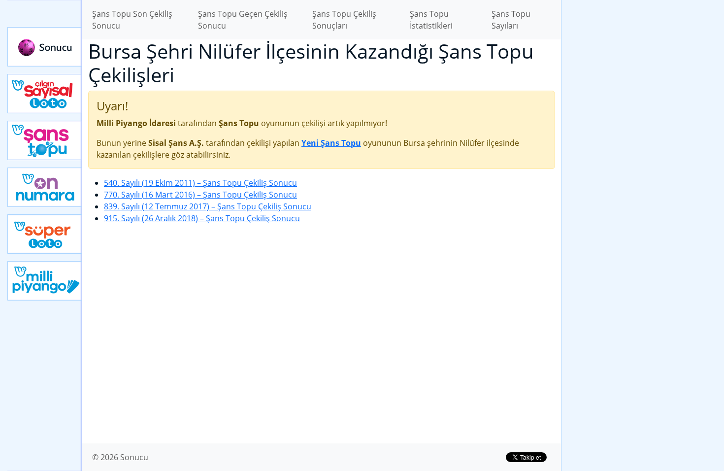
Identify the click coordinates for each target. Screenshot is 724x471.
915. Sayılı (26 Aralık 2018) (202, 218)
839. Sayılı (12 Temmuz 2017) (207, 206)
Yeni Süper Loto (44, 234)
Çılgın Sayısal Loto (44, 93)
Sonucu (44, 47)
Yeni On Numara (44, 187)
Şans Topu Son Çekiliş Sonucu (132, 19)
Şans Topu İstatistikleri (431, 19)
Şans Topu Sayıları (511, 19)
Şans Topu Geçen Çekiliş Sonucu (243, 19)
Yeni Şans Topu (44, 140)
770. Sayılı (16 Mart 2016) (200, 194)
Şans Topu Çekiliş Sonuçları (344, 19)
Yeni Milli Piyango (44, 281)
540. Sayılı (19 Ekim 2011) (200, 182)
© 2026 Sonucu (120, 457)
